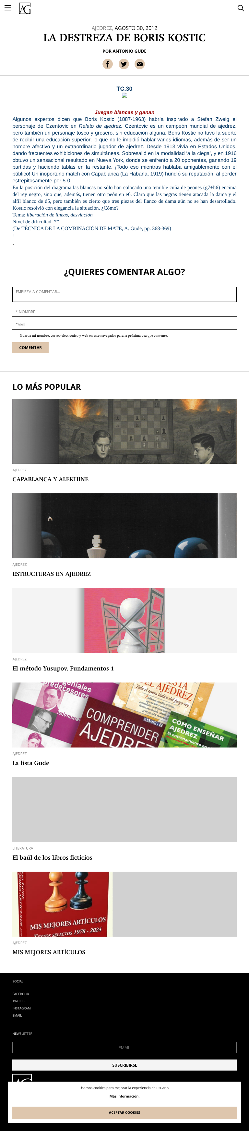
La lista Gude (30, 764)
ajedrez (19, 470)
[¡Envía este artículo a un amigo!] (139, 64)
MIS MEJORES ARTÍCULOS (48, 953)
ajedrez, (102, 28)
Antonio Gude (129, 51)
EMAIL (17, 1015)
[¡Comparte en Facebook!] (107, 64)
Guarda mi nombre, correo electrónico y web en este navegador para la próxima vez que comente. (94, 335)
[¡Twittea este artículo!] (123, 64)
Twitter (18, 1001)
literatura (22, 848)
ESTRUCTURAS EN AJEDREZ (51, 575)
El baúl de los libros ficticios (52, 858)
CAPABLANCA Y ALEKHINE (50, 480)
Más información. (125, 1096)
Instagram (21, 1008)
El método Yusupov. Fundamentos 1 (63, 669)
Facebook (20, 994)
